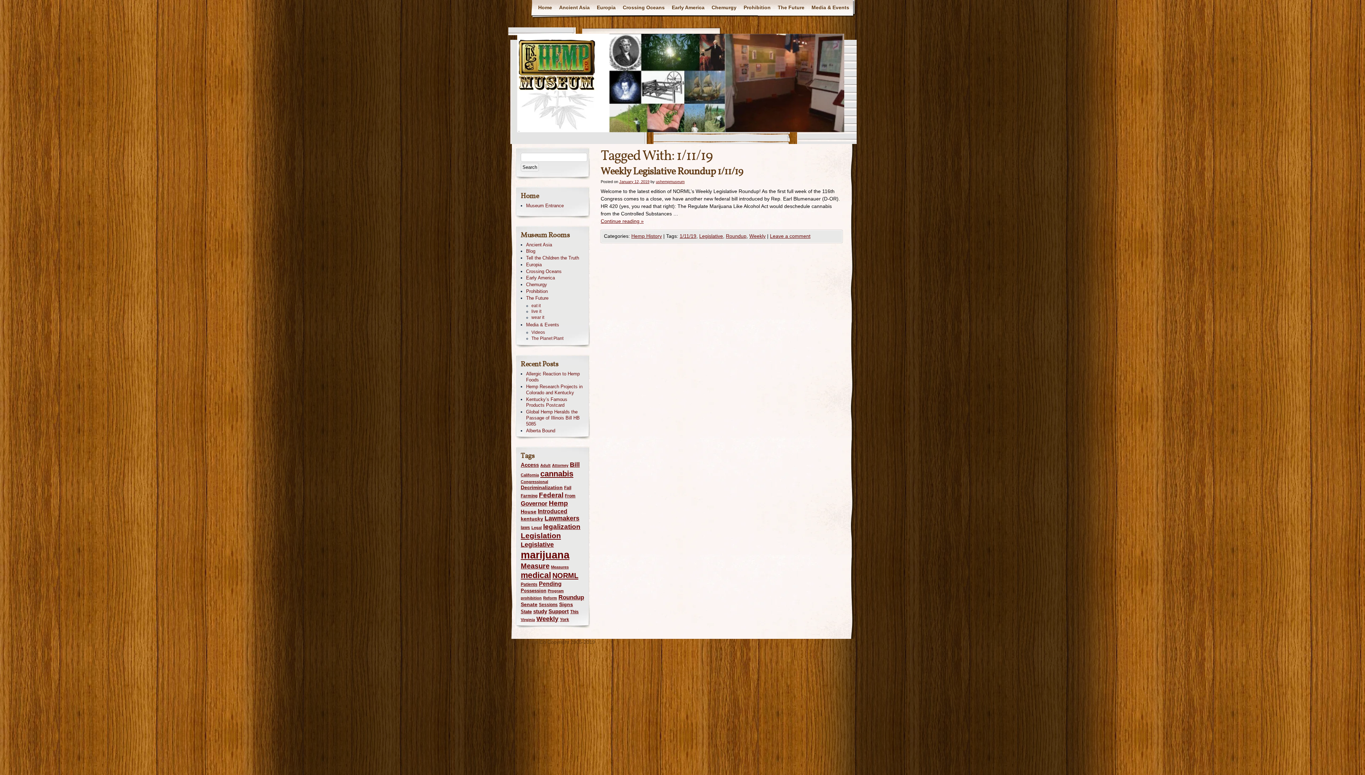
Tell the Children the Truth (552, 258)
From (570, 495)
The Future (791, 7)
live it (536, 311)
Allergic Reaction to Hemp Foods (553, 377)
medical (536, 575)
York (564, 619)
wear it (537, 317)
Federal (551, 495)
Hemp (558, 503)
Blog (530, 251)
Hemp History (646, 236)
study (540, 611)
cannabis (556, 473)
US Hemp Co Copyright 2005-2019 (555, 642)
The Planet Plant (547, 338)
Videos (538, 332)
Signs (566, 604)
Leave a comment (790, 236)
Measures (560, 567)
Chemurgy (724, 7)
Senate (529, 604)
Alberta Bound (540, 430)
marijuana (545, 555)
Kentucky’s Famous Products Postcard (546, 402)
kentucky (532, 519)
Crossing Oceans (644, 7)
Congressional (534, 482)
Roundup (736, 236)
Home (545, 7)
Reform (550, 598)
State (526, 611)
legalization (561, 526)
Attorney (560, 465)
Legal (536, 527)
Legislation (541, 535)
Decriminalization (542, 487)
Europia (606, 7)
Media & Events (830, 7)
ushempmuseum (670, 182)
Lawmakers (562, 518)
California (530, 475)
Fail (567, 487)
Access (530, 465)
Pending (550, 584)
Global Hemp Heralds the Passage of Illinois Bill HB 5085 (553, 418)
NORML (565, 575)
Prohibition (757, 7)
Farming (529, 495)
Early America (688, 7)
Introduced (552, 511)
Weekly (757, 236)
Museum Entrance (545, 205)
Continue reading (622, 221)
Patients (529, 584)
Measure (535, 566)
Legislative (711, 236)
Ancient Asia (574, 7)
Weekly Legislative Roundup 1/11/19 (672, 171)
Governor (534, 503)
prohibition (531, 598)
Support (558, 611)
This (574, 611)
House (528, 511)
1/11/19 (688, 236)
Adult (545, 465)
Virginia (528, 620)
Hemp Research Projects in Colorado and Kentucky (554, 389)
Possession (533, 590)
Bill (575, 464)
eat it (536, 305)
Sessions (548, 604)
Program (556, 591)
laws (525, 527)
